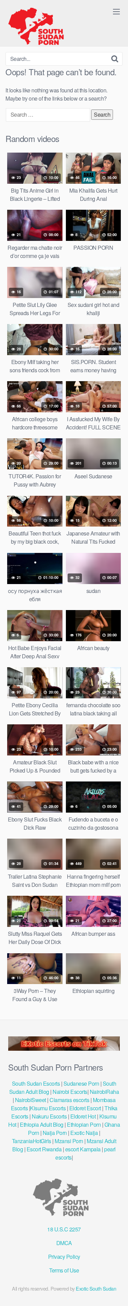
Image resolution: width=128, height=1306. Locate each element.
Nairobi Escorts (70, 1092)
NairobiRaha (104, 1092)
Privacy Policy (64, 1256)
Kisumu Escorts (48, 1108)
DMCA (64, 1243)
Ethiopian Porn (84, 1124)
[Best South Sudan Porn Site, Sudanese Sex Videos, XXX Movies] (39, 26)
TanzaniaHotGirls (31, 1141)
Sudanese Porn (81, 1083)
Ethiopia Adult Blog (41, 1124)
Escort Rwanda (44, 1149)
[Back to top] (116, 1291)
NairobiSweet (30, 1100)
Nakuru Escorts (49, 1116)
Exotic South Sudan (96, 1288)
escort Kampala (83, 1149)
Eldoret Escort (85, 1108)
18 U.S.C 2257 (64, 1229)
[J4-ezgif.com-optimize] (64, 1048)
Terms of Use (64, 1270)
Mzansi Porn (69, 1141)
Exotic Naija (84, 1133)
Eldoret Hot (83, 1116)
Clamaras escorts (69, 1100)
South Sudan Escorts (36, 1083)
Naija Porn (55, 1133)
